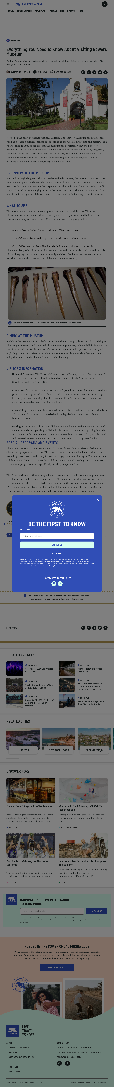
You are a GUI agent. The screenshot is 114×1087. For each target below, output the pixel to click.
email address (26, 529)
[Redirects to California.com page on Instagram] (53, 583)
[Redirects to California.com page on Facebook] (60, 583)
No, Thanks (57, 553)
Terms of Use (87, 563)
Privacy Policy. (54, 566)
